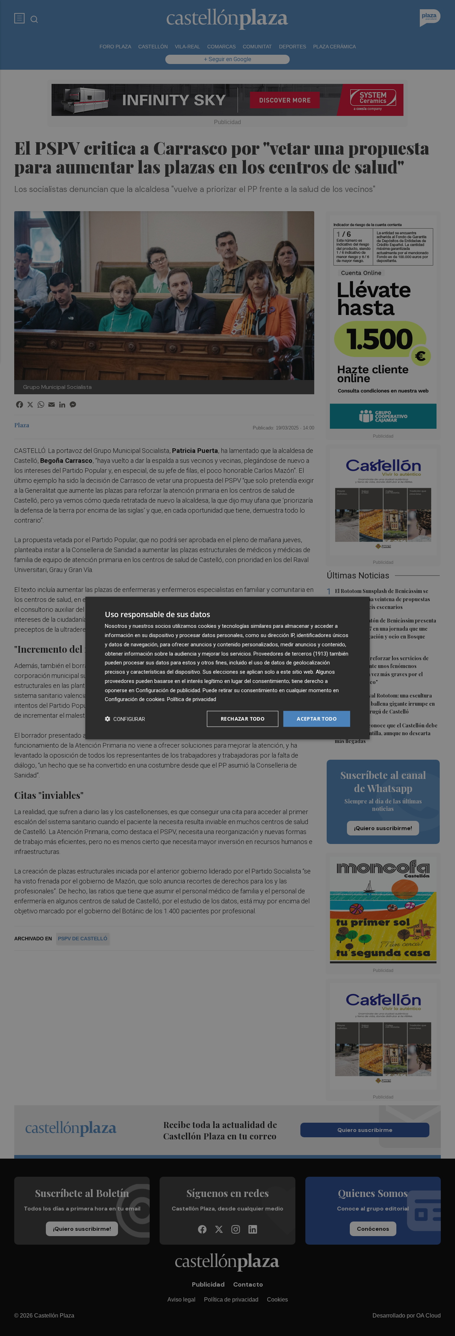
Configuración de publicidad (168, 690)
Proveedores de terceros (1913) (290, 653)
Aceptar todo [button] (317, 718)
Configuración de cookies (135, 699)
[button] (125, 719)
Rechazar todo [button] (242, 718)
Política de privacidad (191, 699)
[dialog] (227, 668)
